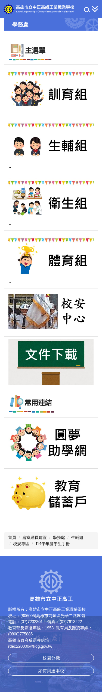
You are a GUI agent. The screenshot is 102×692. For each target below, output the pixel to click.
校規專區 (21, 543)
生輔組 (77, 537)
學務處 (59, 537)
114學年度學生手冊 (52, 543)
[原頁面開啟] (51, 49)
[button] (87, 10)
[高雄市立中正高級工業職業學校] (51, 9)
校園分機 (51, 658)
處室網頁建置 (34, 537)
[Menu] (95, 8)
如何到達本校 (51, 670)
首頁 (12, 537)
